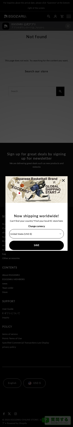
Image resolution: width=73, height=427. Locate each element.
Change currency (36, 226)
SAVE (36, 245)
